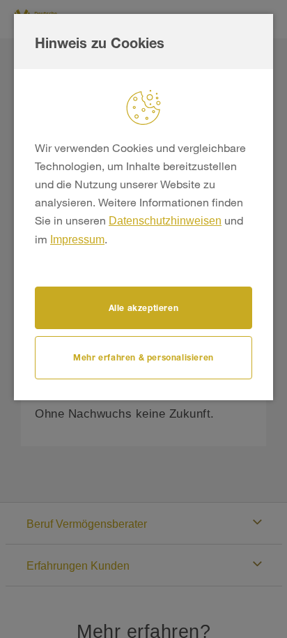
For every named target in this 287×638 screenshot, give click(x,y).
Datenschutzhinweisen (165, 221)
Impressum (77, 239)
